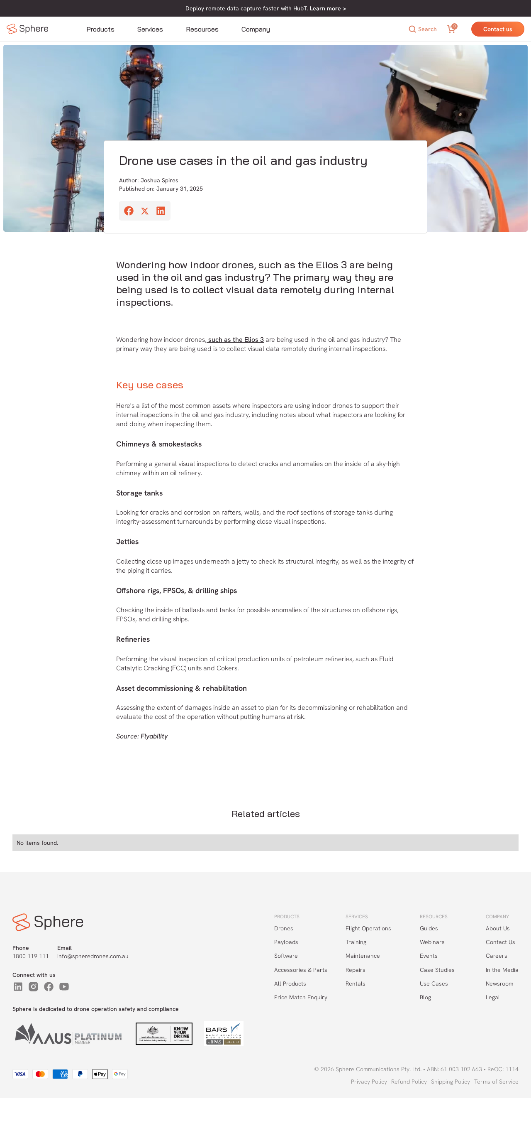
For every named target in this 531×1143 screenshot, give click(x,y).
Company (255, 29)
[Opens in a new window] (18, 986)
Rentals (355, 983)
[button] (100, 29)
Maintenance (363, 955)
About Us (498, 928)
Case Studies (437, 970)
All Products (290, 983)
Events (429, 955)
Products (100, 29)
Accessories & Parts (300, 970)
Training (356, 942)
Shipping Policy (450, 1081)
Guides (429, 928)
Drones (283, 928)
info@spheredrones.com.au (93, 956)
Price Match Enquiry (300, 997)
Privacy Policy (369, 1081)
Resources (202, 29)
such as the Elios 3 (235, 339)
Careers (496, 955)
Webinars (432, 942)
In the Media (502, 970)
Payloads (286, 942)
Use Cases (434, 983)
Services (150, 29)
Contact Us (500, 942)
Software (286, 955)
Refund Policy (409, 1081)
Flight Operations (368, 928)
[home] (27, 29)
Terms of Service (496, 1081)
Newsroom (499, 983)
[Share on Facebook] (128, 211)
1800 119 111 (30, 956)
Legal (493, 997)
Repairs (355, 970)
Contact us (497, 29)
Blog (425, 997)
